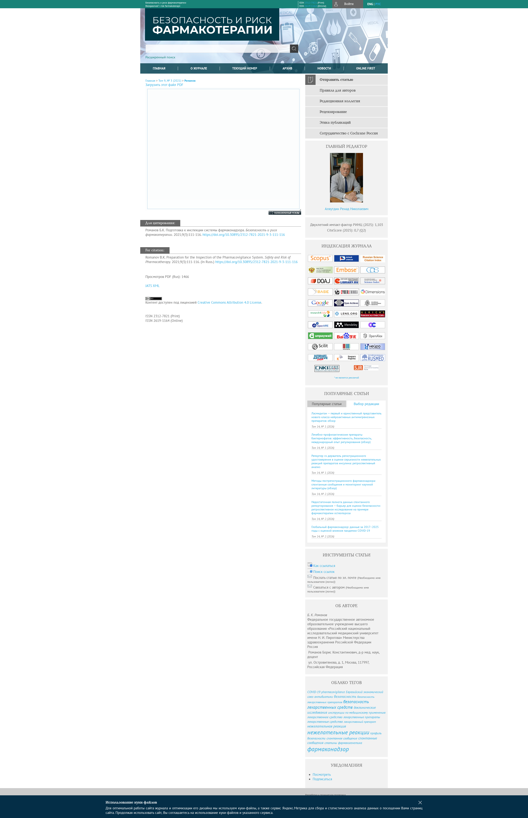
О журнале (199, 68)
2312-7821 (311, 2)
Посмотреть (322, 774)
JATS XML (152, 285)
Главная (159, 68)
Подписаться (322, 779)
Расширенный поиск (160, 57)
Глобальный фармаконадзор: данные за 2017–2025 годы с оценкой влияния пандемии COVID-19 (345, 528)
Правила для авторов (338, 90)
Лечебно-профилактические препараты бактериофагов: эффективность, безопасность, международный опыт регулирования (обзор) (341, 438)
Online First (365, 68)
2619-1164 (311, 5)
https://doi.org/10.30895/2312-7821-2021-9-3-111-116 (244, 234)
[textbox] (218, 49)
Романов (190, 80)
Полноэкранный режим (281, 213)
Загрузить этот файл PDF (164, 84)
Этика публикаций (335, 123)
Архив (287, 68)
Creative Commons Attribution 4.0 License (229, 302)
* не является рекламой (346, 377)
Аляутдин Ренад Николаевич (346, 209)
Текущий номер (244, 68)
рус (378, 4)
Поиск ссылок (324, 571)
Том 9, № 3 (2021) (169, 80)
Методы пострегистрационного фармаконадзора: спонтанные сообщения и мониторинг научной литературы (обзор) (343, 484)
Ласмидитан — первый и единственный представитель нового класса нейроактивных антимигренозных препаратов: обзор (346, 417)
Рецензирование (333, 112)
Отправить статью (336, 80)
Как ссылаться (324, 565)
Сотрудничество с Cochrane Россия (349, 133)
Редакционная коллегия (340, 101)
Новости (324, 68)
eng (370, 4)
